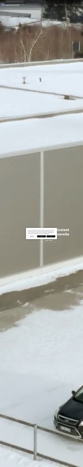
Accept (51, 236)
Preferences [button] (47, 233)
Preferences (32, 236)
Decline (41, 236)
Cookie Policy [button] (50, 232)
